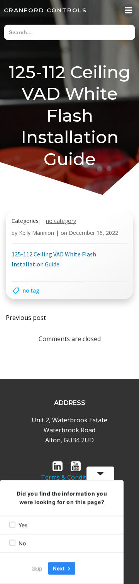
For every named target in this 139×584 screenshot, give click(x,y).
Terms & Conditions (69, 477)
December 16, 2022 (93, 232)
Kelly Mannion (36, 232)
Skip (37, 568)
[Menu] (128, 10)
